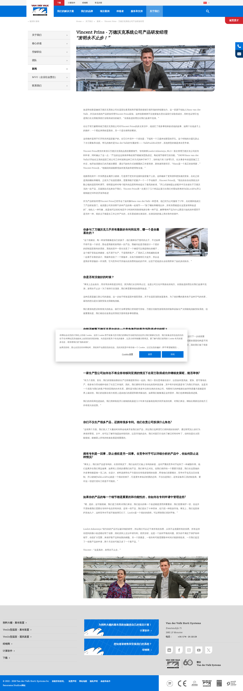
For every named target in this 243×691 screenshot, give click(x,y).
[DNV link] (170, 683)
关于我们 (37, 35)
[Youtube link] (198, 650)
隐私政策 (84, 342)
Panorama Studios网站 (14, 685)
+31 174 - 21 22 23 (187, 637)
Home (79, 21)
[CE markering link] (182, 683)
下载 (59, 3)
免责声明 (72, 681)
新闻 (34, 69)
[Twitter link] (208, 650)
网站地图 (83, 681)
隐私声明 (94, 681)
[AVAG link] (194, 683)
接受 (150, 354)
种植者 (120, 11)
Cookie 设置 (127, 354)
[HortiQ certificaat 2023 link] (219, 683)
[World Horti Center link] (232, 683)
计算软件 (71, 3)
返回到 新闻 (34, 21)
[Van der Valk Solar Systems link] (207, 683)
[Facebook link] (179, 650)
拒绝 (173, 354)
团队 (34, 60)
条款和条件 (105, 681)
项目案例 (105, 11)
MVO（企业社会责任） (44, 77)
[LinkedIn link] (169, 650)
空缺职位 (37, 52)
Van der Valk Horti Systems (40, 10)
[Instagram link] (189, 650)
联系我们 (37, 86)
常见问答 (98, 3)
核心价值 (37, 43)
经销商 (85, 3)
